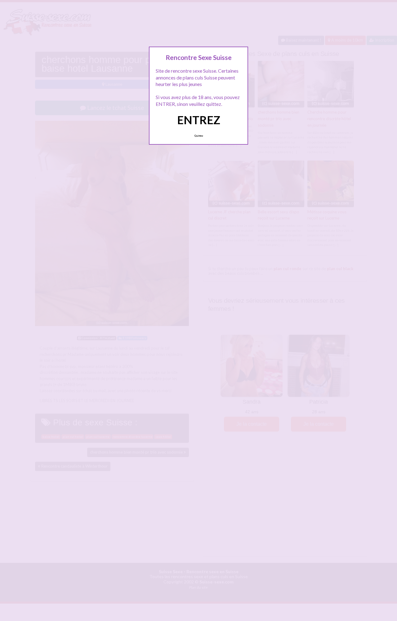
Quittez (198, 135)
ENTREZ (198, 120)
